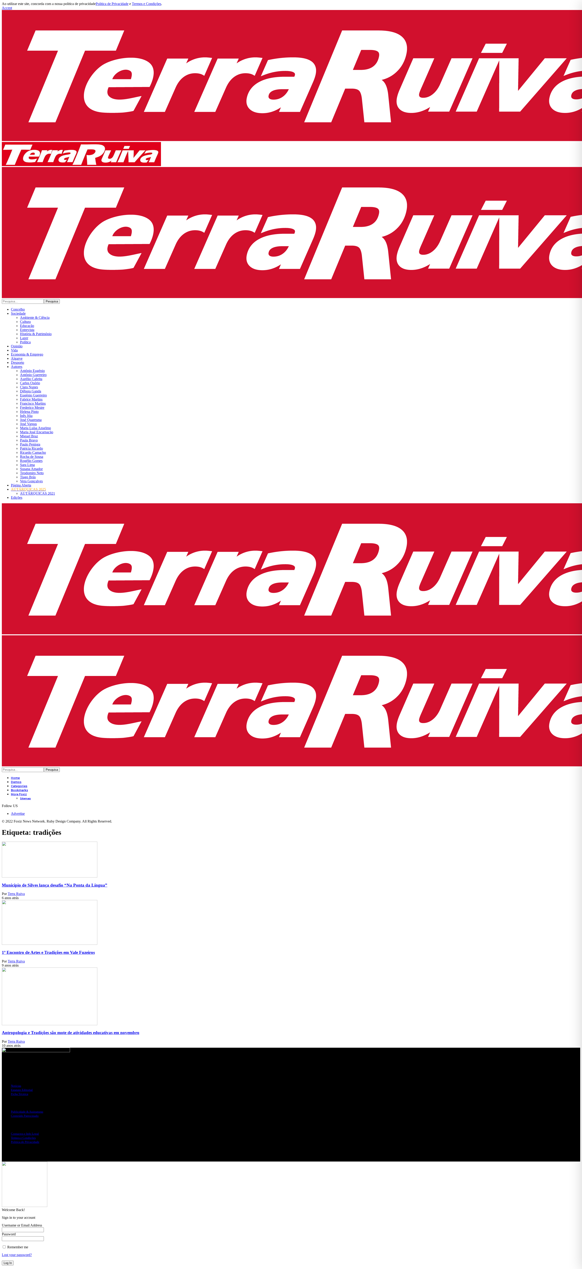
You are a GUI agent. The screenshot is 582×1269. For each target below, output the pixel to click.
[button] (7, 8)
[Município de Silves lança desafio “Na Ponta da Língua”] (49, 876)
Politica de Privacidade (112, 4)
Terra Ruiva (16, 894)
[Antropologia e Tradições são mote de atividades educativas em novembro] (49, 1024)
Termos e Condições (146, 4)
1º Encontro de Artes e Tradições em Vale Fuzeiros (48, 952)
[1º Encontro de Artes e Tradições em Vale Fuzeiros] (49, 943)
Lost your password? (17, 1255)
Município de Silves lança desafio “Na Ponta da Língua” (54, 885)
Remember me (17, 1247)
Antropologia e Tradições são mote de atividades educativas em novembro (70, 1032)
